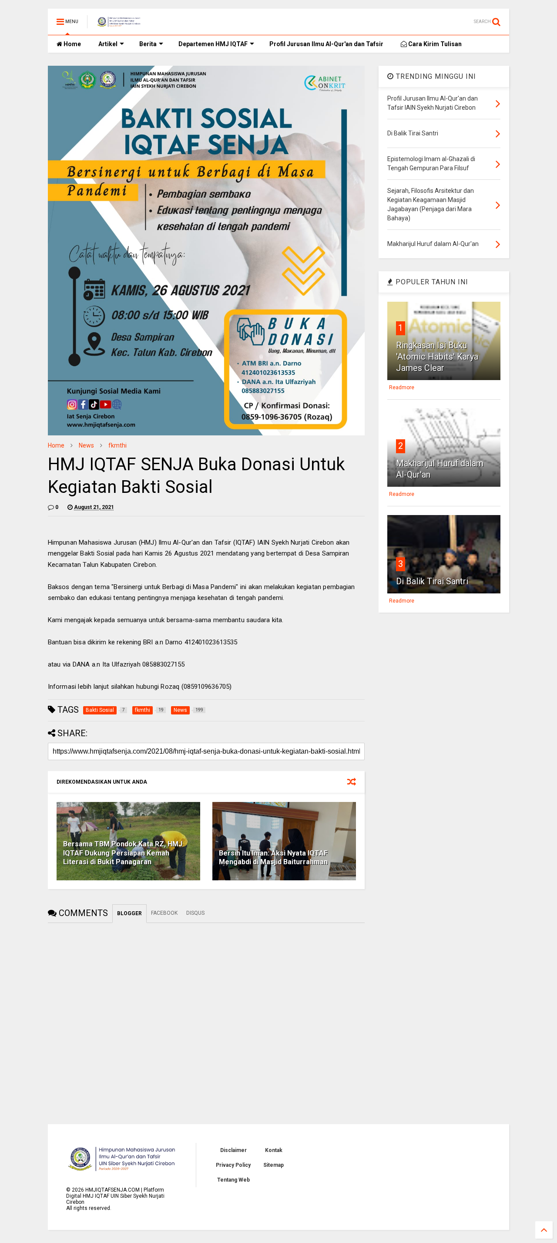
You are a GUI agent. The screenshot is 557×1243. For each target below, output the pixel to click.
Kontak (273, 1150)
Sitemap (273, 1165)
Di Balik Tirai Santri (432, 581)
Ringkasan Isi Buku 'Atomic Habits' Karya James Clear (437, 356)
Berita (148, 43)
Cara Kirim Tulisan (434, 43)
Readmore (401, 387)
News (86, 445)
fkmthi (117, 445)
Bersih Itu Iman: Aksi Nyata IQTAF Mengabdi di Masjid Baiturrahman (273, 857)
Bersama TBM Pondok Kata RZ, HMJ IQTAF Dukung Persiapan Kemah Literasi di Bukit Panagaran (122, 853)
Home (71, 43)
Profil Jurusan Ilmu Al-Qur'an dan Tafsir (326, 43)
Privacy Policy (233, 1165)
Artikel (107, 43)
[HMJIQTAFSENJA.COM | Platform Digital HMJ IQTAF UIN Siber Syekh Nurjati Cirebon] (119, 24)
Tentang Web (233, 1180)
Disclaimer (233, 1150)
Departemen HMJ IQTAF (213, 43)
